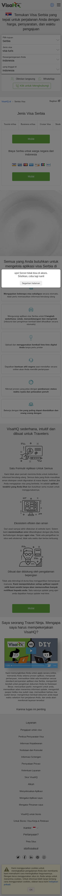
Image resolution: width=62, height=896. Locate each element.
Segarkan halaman (31, 283)
